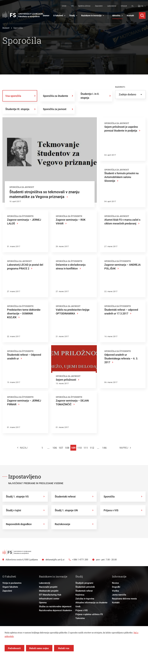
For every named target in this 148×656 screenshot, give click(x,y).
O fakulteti (58, 15)
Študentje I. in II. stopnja (90, 95)
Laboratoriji (111, 6)
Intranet (124, 6)
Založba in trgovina (84, 598)
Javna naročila (119, 594)
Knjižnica (79, 594)
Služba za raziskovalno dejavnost (55, 606)
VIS (72, 6)
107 (61, 447)
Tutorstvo (80, 618)
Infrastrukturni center (49, 598)
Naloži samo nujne (39, 648)
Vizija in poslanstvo (12, 583)
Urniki (64, 6)
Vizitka (115, 591)
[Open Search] (142, 15)
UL (133, 6)
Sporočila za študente (55, 95)
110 (79, 447)
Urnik (78, 606)
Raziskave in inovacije (91, 15)
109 (73, 447)
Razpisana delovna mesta (124, 598)
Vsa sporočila (13, 95)
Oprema (43, 602)
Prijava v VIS (81, 610)
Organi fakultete (10, 587)
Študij (72, 15)
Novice (115, 583)
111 (86, 447)
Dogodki (116, 587)
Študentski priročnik (85, 587)
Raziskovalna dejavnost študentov (55, 610)
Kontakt (130, 15)
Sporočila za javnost (54, 109)
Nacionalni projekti (48, 587)
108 (67, 447)
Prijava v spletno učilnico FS (89, 614)
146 (104, 447)
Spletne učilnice (84, 6)
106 (54, 447)
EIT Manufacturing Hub (50, 594)
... (48, 447)
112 (92, 447)
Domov (46, 15)
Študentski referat (84, 591)
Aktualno (116, 15)
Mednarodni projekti (48, 591)
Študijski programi (84, 583)
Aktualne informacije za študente (91, 602)
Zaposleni (99, 6)
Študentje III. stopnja (17, 109)
